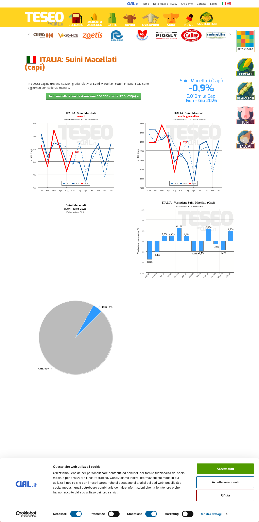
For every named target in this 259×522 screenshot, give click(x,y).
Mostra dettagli (212, 514)
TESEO (44, 17)
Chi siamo (187, 3)
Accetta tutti (225, 469)
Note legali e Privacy (165, 3)
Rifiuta (225, 495)
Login (213, 3)
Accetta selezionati (225, 482)
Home (145, 3)
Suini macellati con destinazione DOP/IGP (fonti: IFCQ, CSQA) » (93, 96)
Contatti (201, 3)
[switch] (114, 514)
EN (229, 3)
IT (224, 3)
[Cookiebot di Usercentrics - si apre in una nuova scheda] (26, 514)
